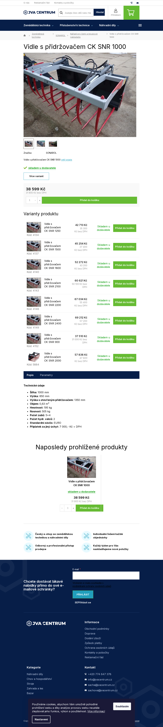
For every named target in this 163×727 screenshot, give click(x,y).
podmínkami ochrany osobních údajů (92, 586)
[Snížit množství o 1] (35, 200)
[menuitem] (38, 25)
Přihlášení (116, 15)
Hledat (100, 12)
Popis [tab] (30, 375)
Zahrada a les (35, 688)
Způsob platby (93, 643)
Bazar (30, 693)
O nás (26, 2)
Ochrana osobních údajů (99, 647)
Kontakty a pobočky (64, 2)
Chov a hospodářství (39, 678)
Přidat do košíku (89, 200)
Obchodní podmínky (97, 628)
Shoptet (135, 721)
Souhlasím (122, 706)
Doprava (90, 633)
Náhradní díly (35, 674)
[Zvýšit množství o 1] (39, 200)
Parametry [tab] (46, 375)
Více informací (96, 711)
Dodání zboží (93, 638)
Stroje (30, 683)
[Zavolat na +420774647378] (134, 2)
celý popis (66, 159)
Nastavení (41, 719)
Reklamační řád (42, 2)
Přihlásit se (82, 595)
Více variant (36, 176)
